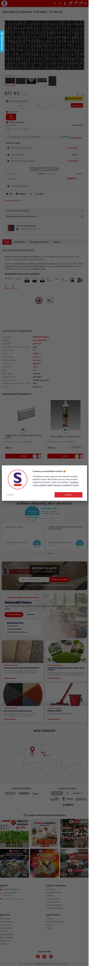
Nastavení (10, 495)
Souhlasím (68, 495)
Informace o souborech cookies (66, 485)
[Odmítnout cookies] (5, 469)
